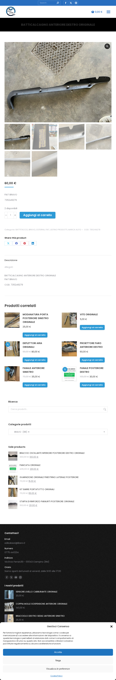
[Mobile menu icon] (108, 12)
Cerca (104, 409)
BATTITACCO (22, 229)
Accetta (58, 652)
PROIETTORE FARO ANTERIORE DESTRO (91, 345)
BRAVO (32, 229)
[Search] (58, 3)
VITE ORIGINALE (89, 314)
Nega (58, 660)
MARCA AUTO (74, 229)
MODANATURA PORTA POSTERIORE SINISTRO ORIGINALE (36, 318)
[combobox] (58, 432)
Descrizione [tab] (11, 260)
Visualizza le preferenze (58, 668)
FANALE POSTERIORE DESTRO (91, 370)
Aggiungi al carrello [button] (35, 335)
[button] (111, 626)
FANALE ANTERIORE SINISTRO (34, 370)
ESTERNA (40, 229)
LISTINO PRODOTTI (58, 229)
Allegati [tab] (9, 267)
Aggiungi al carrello (37, 215)
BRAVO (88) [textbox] (20, 431)
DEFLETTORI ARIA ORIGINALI (32, 345)
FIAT (47, 229)
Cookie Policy (56, 676)
